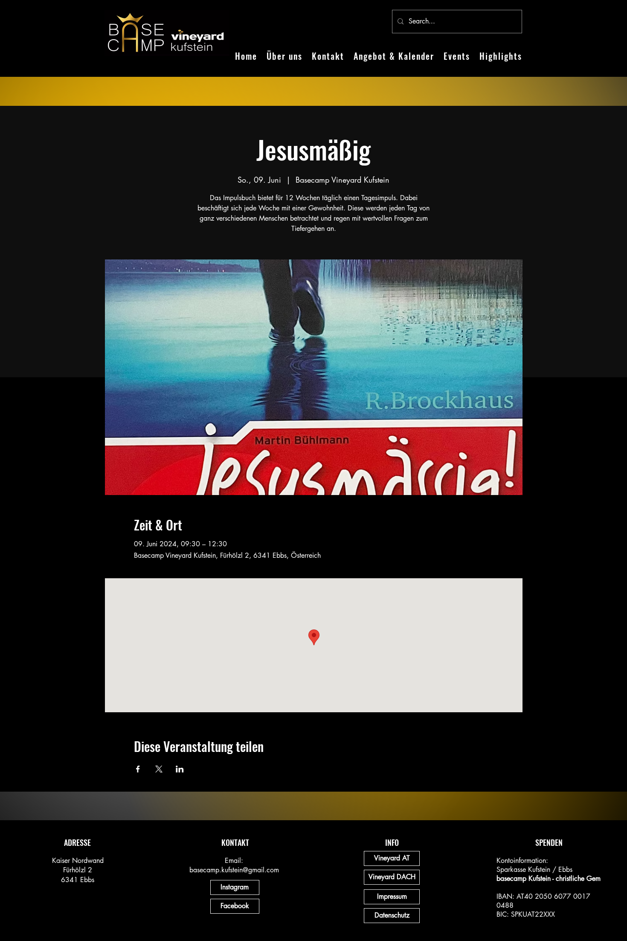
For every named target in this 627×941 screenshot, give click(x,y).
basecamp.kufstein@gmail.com (234, 869)
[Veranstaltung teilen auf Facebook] (138, 769)
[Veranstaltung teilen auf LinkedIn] (180, 769)
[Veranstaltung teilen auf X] (159, 769)
